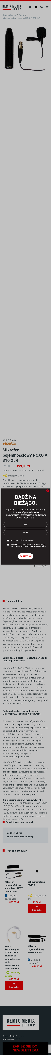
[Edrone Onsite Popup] (25, 527)
